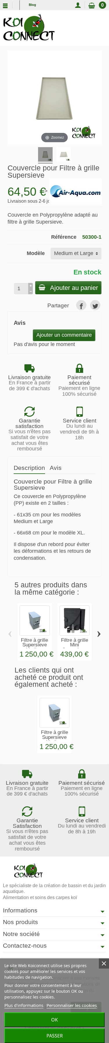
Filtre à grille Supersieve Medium (34, 645)
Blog (32, 4)
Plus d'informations (23, 1005)
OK (54, 1020)
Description (29, 467)
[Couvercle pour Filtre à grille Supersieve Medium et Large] (45, 155)
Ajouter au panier (74, 287)
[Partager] (81, 305)
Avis (56, 467)
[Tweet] (95, 305)
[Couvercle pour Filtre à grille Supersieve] (63, 155)
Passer (55, 1036)
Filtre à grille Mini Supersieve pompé (74, 647)
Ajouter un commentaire (64, 335)
